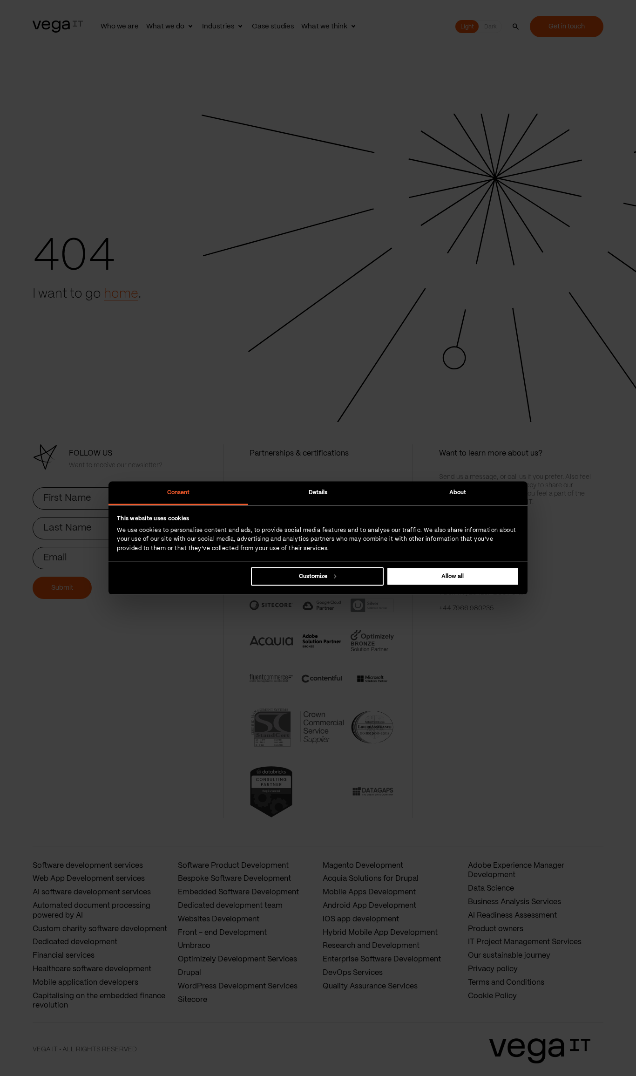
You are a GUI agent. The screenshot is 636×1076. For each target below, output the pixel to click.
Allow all (452, 576)
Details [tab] (318, 492)
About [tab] (458, 492)
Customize (313, 576)
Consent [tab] (178, 492)
